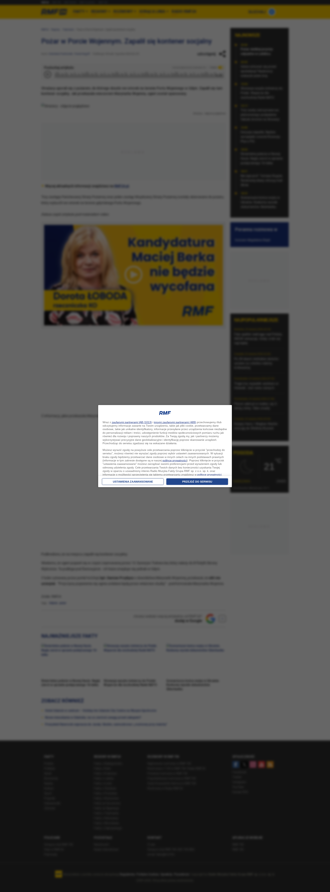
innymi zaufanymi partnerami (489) (175, 422)
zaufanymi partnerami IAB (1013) (132, 422)
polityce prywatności (175, 460)
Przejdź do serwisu (197, 481)
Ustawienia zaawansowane (133, 481)
